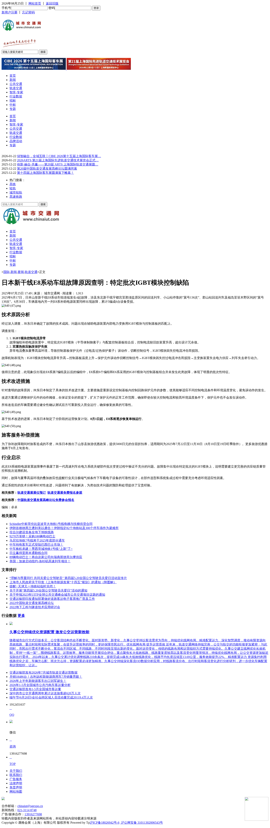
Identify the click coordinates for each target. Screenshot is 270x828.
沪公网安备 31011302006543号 (141, 822)
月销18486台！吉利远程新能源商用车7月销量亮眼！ (45, 676)
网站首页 (34, 3)
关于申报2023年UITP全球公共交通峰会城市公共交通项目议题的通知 (57, 594)
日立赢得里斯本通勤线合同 (28, 553)
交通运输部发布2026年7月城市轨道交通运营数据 (43, 672)
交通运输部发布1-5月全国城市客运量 (35, 689)
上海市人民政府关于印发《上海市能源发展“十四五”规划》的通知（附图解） (63, 582)
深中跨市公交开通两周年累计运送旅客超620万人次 (45, 693)
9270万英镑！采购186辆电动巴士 (32, 536)
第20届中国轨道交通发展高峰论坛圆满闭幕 (47, 168)
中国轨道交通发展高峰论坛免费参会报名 (45, 500)
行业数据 (15, 96)
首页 (12, 75)
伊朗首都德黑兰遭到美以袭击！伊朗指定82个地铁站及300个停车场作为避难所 (64, 528)
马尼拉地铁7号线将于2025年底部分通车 (37, 540)
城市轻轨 (15, 192)
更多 (21, 615)
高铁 (12, 184)
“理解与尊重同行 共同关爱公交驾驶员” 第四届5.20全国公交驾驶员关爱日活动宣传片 (68, 578)
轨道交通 (15, 88)
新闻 (12, 79)
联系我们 (15, 775)
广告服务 (15, 779)
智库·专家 (16, 92)
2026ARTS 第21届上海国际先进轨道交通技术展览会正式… (58, 160)
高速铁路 (15, 196)
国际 (6, 272)
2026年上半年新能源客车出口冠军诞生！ (37, 680)
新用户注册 (9, 12)
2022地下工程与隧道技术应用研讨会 (34, 607)
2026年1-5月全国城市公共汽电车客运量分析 (40, 685)
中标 (12, 104)
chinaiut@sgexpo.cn (30, 806)
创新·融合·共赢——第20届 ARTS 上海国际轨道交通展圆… (57, 164)
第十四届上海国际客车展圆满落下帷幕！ (45, 172)
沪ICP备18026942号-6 (104, 822)
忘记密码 (28, 12)
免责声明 (15, 787)
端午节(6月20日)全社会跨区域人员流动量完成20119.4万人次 (51, 697)
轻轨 (12, 188)
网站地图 (15, 791)
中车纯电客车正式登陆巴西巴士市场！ (36, 544)
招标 (12, 100)
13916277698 (33, 814)
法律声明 (15, 783)
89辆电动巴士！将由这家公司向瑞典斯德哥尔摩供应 (45, 557)
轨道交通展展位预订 (31, 492)
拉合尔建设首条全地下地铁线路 (31, 532)
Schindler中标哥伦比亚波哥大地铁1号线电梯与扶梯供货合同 (51, 524)
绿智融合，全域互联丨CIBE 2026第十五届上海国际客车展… (59, 156)
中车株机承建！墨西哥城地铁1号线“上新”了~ (41, 548)
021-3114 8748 (27, 810)
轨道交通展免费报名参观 (64, 492)
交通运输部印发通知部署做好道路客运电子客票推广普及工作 (52, 598)
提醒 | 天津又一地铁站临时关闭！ (32, 586)
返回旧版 (52, 3)
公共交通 (15, 84)
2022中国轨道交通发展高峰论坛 (31, 603)
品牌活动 (15, 141)
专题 (12, 109)
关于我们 (15, 770)
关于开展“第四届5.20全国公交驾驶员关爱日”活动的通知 (48, 590)
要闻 (21, 272)
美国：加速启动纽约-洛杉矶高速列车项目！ (40, 561)
